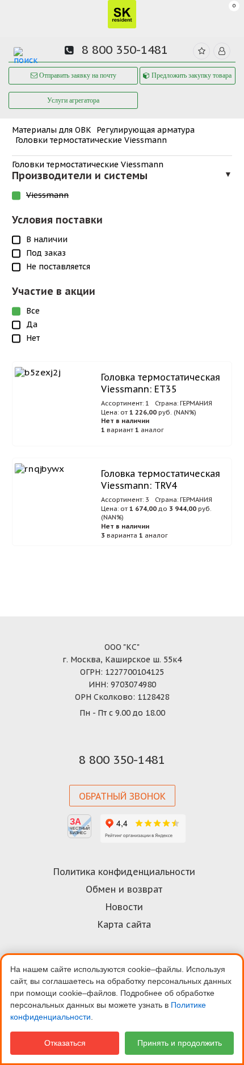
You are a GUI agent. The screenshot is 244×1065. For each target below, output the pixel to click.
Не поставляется (58, 266)
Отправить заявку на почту (76, 75)
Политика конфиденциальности (124, 871)
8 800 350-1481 (125, 50)
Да (31, 324)
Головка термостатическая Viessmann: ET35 (160, 383)
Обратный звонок (122, 796)
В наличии (47, 239)
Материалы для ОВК (51, 130)
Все (33, 311)
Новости (124, 906)
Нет (33, 338)
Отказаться (65, 1042)
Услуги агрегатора (73, 100)
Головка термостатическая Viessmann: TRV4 (160, 479)
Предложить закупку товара (191, 75)
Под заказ (46, 253)
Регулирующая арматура (145, 130)
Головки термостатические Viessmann (91, 140)
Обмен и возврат (124, 889)
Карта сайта (124, 924)
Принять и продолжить (179, 1042)
